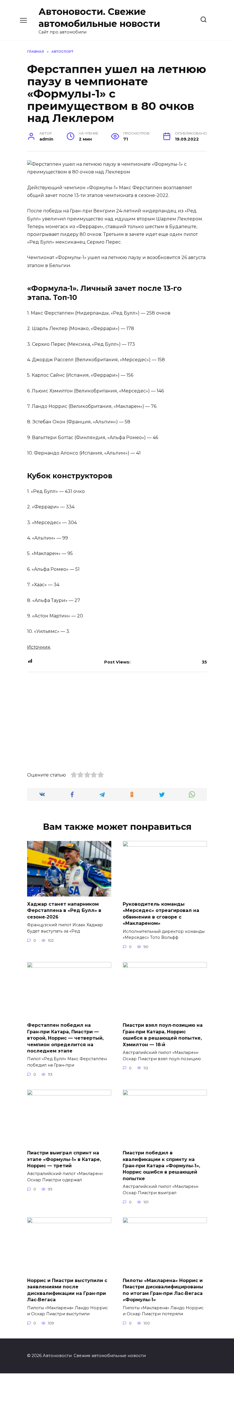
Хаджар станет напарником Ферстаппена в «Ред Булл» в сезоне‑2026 (64, 910)
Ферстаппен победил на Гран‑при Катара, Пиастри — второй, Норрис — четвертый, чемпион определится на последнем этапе (65, 1038)
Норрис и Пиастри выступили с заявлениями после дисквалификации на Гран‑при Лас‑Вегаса (67, 1290)
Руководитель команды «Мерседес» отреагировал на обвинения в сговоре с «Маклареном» (161, 913)
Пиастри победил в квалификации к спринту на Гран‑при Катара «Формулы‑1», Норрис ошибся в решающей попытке (161, 1165)
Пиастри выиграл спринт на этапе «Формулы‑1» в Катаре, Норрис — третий (64, 1159)
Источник (39, 647)
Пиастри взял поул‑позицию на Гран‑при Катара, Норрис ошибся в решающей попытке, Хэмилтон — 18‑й (163, 1034)
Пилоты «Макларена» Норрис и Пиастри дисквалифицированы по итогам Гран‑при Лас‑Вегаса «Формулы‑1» (163, 1290)
